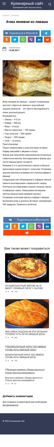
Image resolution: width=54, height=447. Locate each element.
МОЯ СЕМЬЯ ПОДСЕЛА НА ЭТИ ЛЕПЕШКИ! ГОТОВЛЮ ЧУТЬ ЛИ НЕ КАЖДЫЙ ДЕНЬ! (26, 332)
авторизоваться (10, 405)
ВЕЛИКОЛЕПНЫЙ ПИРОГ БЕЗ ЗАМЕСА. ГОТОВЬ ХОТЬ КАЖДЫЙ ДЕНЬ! (24, 356)
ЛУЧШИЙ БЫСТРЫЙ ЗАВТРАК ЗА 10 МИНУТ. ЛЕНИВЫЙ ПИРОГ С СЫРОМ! (24, 287)
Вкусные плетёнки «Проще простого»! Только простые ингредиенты (24, 378)
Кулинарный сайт (27, 3)
